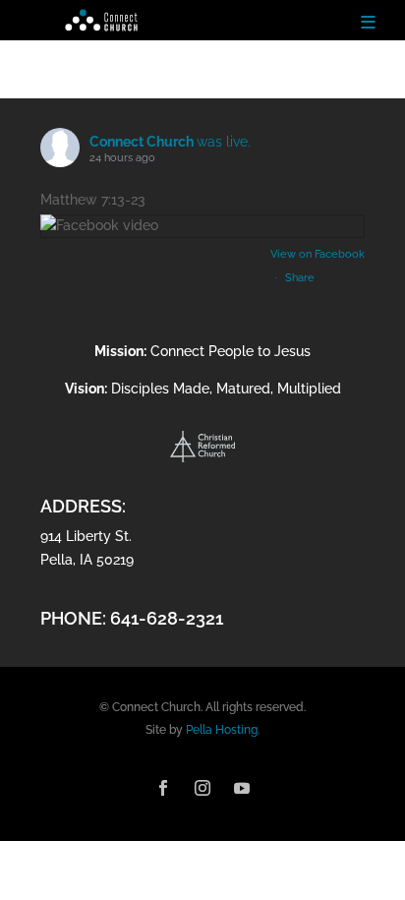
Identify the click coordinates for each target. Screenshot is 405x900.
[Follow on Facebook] (163, 788)
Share (300, 277)
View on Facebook (317, 254)
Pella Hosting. (223, 730)
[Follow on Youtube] (242, 788)
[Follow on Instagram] (202, 788)
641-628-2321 (166, 618)
